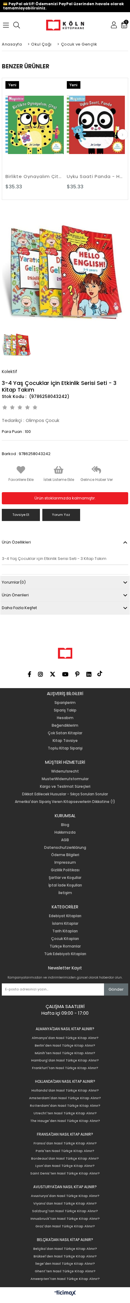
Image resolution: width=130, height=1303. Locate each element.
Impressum (65, 862)
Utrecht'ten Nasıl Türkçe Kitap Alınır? (65, 1113)
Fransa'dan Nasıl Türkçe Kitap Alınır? (65, 1143)
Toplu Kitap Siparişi (65, 748)
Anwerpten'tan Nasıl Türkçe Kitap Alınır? (65, 1279)
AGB (65, 840)
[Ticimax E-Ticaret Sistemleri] (65, 1293)
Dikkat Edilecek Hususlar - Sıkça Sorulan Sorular (65, 794)
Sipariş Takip (65, 710)
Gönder (116, 989)
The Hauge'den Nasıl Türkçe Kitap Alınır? (65, 1121)
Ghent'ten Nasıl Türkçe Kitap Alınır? (65, 1271)
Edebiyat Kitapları (65, 916)
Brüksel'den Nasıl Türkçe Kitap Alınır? (65, 1256)
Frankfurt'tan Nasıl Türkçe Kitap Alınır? (65, 1068)
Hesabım (65, 718)
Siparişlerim (65, 703)
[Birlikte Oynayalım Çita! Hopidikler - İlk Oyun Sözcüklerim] (34, 125)
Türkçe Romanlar (65, 946)
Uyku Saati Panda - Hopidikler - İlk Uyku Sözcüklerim (96, 176)
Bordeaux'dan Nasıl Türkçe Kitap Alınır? (65, 1159)
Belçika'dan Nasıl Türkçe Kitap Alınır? (65, 1249)
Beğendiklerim (65, 725)
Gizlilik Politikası (65, 870)
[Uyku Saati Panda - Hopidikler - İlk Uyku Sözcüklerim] (96, 125)
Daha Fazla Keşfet (19, 608)
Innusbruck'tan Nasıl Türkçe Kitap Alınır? (65, 1219)
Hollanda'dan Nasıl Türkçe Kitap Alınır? (65, 1090)
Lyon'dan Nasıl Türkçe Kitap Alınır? (65, 1166)
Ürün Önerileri (15, 595)
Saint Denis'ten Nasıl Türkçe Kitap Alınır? (65, 1173)
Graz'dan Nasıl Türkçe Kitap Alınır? (65, 1226)
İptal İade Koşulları (65, 885)
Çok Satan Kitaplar (65, 733)
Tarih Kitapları (65, 931)
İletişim (65, 893)
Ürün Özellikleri (16, 542)
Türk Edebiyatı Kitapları (65, 954)
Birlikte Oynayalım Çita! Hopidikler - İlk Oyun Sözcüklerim (34, 176)
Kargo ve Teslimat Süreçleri (65, 786)
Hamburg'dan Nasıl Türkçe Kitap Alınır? (65, 1060)
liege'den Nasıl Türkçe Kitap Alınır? (65, 1264)
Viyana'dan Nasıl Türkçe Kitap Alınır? (65, 1203)
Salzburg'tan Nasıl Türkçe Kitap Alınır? (65, 1211)
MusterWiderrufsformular (65, 779)
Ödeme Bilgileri (65, 855)
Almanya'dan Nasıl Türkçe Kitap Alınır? (65, 1038)
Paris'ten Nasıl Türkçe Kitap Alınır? (65, 1151)
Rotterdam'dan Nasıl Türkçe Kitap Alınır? (65, 1106)
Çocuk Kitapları (65, 939)
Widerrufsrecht (65, 771)
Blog (65, 825)
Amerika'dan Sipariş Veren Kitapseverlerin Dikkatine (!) (65, 802)
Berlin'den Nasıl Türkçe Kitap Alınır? (65, 1046)
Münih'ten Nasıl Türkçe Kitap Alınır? (65, 1053)
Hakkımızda (65, 832)
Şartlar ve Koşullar (65, 878)
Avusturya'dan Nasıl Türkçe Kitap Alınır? (65, 1196)
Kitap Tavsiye (65, 741)
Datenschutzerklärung (65, 847)
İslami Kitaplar (65, 923)
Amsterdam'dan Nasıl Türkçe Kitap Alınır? (65, 1098)
